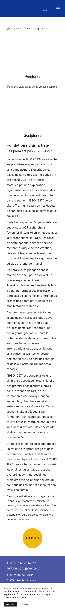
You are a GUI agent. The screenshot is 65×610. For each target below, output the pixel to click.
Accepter (10, 604)
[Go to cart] (45, 8)
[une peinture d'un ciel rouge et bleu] (32, 50)
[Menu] (58, 8)
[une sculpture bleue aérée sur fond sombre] (32, 108)
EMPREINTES (32, 538)
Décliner (26, 604)
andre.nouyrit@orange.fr (23, 568)
